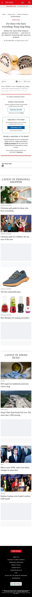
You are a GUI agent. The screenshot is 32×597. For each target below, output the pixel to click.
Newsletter (28, 81)
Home (3, 14)
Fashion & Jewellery (22, 14)
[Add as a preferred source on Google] (16, 584)
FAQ (16, 573)
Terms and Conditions (16, 562)
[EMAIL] (3, 166)
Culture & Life (11, 14)
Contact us (20, 152)
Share (5, 81)
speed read (16, 20)
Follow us (20, 81)
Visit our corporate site (22, 591)
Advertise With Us (16, 570)
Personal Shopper (15, 16)
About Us (16, 557)
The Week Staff (10, 40)
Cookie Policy (16, 567)
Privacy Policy (16, 565)
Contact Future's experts (16, 559)
